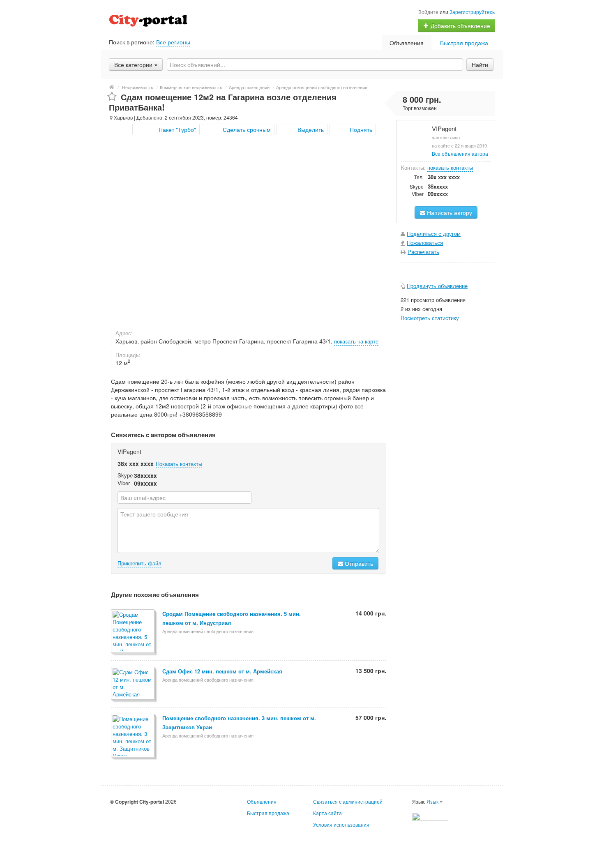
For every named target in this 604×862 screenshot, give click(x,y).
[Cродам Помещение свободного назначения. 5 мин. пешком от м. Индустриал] (133, 631)
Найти (480, 64)
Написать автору (448, 212)
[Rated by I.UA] (430, 815)
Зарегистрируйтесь (472, 11)
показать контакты (450, 167)
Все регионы (173, 42)
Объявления (407, 43)
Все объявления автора (460, 153)
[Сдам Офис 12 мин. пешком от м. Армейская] (133, 684)
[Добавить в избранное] (112, 96)
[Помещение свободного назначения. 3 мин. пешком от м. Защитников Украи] (133, 736)
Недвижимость (137, 87)
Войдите (428, 11)
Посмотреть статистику (430, 318)
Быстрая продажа (464, 43)
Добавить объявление (459, 25)
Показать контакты (179, 464)
